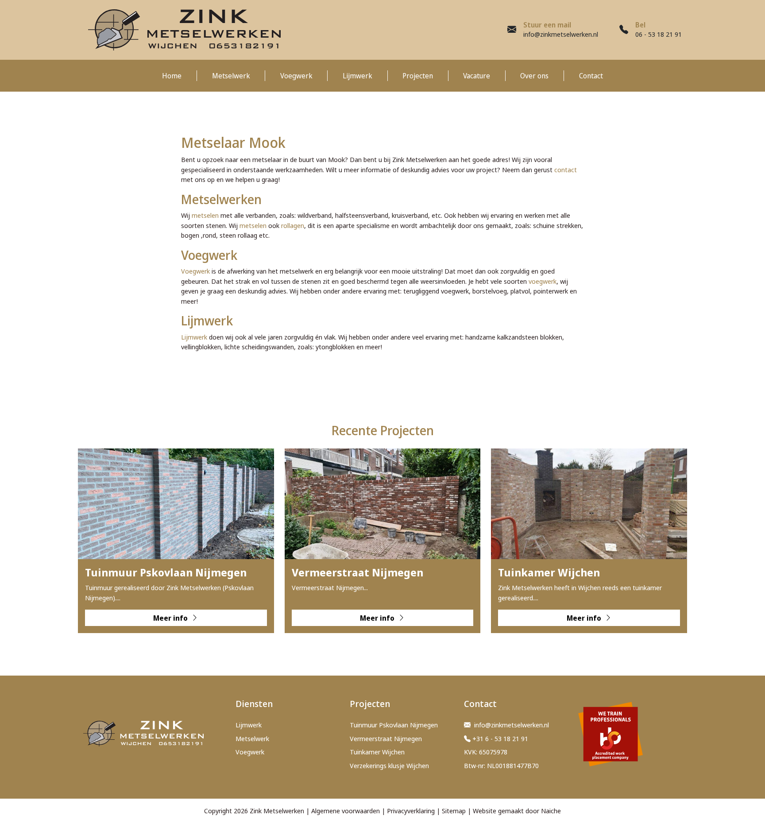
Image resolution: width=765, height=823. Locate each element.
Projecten (417, 76)
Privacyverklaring (411, 810)
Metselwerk (231, 76)
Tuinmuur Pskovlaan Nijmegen (394, 724)
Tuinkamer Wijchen (377, 751)
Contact (591, 76)
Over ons (534, 76)
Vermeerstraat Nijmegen (386, 738)
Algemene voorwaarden (345, 810)
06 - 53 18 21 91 (658, 34)
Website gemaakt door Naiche (517, 810)
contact (565, 169)
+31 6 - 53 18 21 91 (500, 738)
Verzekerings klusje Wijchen (389, 765)
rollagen (292, 225)
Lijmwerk (357, 76)
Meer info (171, 618)
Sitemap (454, 810)
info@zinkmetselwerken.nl (560, 34)
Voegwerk (296, 76)
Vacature (476, 76)
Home (172, 76)
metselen (205, 215)
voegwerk (542, 281)
